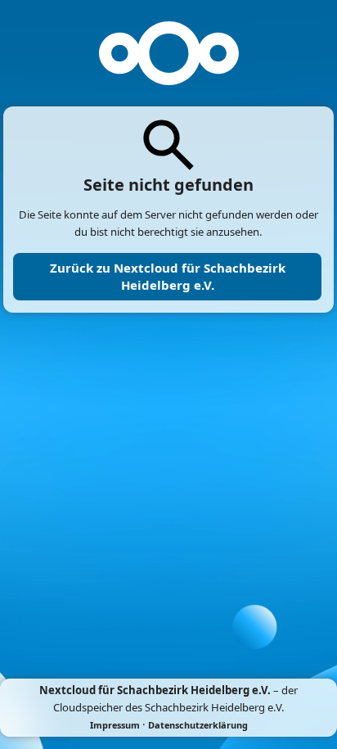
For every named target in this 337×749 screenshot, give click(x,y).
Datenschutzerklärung (198, 725)
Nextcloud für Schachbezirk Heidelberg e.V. (155, 690)
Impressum (115, 725)
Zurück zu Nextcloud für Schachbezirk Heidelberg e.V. (167, 276)
